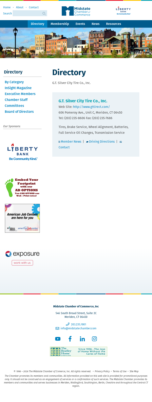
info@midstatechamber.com (78, 328)
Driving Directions (102, 141)
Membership (60, 24)
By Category (14, 81)
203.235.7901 (78, 324)
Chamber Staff (16, 99)
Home (7, 7)
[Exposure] (22, 257)
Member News (71, 141)
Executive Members (20, 93)
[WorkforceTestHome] (22, 218)
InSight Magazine (18, 87)
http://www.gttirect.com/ (91, 107)
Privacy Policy (102, 371)
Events (80, 24)
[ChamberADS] (22, 187)
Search (8, 13)
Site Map (134, 371)
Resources (113, 24)
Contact (34, 7)
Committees (14, 105)
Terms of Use (119, 371)
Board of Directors (19, 111)
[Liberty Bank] (123, 10)
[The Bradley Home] (76, 352)
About (19, 7)
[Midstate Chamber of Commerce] (76, 11)
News (96, 24)
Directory (37, 24)
